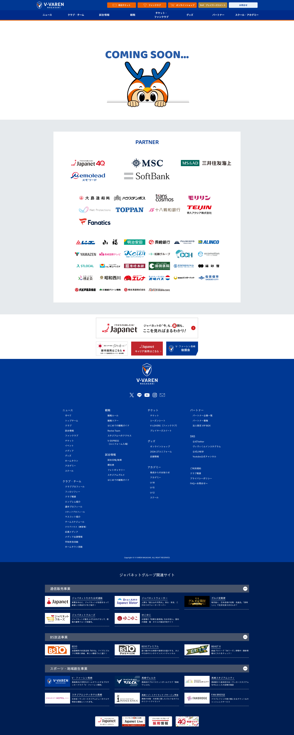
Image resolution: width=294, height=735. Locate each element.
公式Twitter (198, 442)
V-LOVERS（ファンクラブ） (164, 426)
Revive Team (114, 431)
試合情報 (104, 15)
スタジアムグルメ (116, 475)
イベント (69, 446)
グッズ (189, 15)
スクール (69, 471)
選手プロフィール (73, 507)
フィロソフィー (72, 492)
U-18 (152, 482)
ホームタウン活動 (74, 547)
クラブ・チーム (76, 15)
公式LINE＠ (198, 452)
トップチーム (71, 421)
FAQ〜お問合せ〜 (199, 483)
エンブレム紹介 (72, 502)
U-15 (152, 487)
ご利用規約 (195, 468)
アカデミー (70, 466)
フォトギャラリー (116, 470)
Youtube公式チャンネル (204, 456)
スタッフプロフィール (75, 512)
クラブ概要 (70, 497)
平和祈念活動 (71, 542)
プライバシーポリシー (201, 478)
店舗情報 (154, 456)
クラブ (68, 426)
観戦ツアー (113, 421)
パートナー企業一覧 (203, 416)
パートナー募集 (200, 421)
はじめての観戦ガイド (118, 426)
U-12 (152, 493)
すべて (68, 416)
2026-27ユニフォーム (161, 452)
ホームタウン (71, 461)
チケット (69, 441)
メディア (69, 451)
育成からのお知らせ (160, 472)
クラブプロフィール (75, 487)
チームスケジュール (74, 522)
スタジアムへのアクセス (120, 436)
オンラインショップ (160, 446)
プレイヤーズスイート (161, 431)
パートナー (218, 15)
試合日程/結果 (115, 460)
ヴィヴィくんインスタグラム (207, 446)
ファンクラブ (71, 436)
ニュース (47, 15)
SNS (192, 436)
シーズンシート (157, 421)
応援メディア (71, 532)
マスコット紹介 (72, 517)
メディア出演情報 (74, 537)
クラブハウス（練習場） (76, 527)
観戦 (132, 15)
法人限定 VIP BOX (202, 426)
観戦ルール (113, 416)
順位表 (111, 465)
